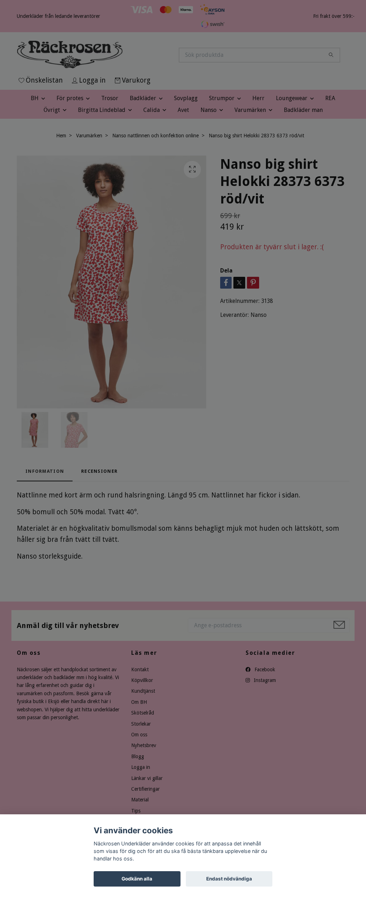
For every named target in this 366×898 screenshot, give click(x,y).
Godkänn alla (137, 879)
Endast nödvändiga (229, 879)
